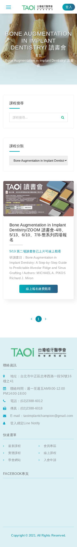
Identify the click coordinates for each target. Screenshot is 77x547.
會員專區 (50, 446)
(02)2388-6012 (31, 401)
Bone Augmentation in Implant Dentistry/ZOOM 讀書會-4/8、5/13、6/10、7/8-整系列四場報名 (38, 232)
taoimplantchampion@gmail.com (48, 416)
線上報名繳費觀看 (38, 289)
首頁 (38, 55)
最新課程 (14, 446)
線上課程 (50, 453)
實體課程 (14, 453)
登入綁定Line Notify (25, 423)
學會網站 (14, 460)
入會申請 (50, 460)
